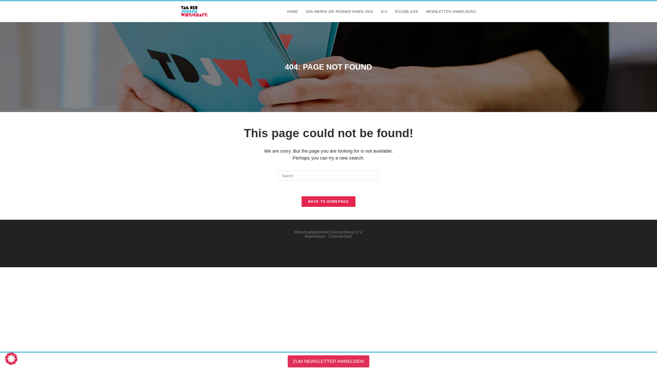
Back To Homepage (328, 201)
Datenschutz (340, 236)
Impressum (315, 236)
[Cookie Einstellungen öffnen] (11, 363)
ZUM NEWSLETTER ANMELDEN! (328, 361)
